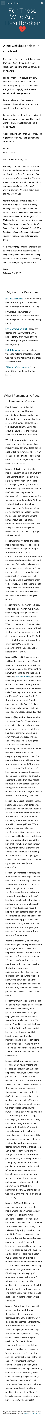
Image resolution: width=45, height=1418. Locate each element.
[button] (3, 3)
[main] (22, 19)
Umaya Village (23, 676)
